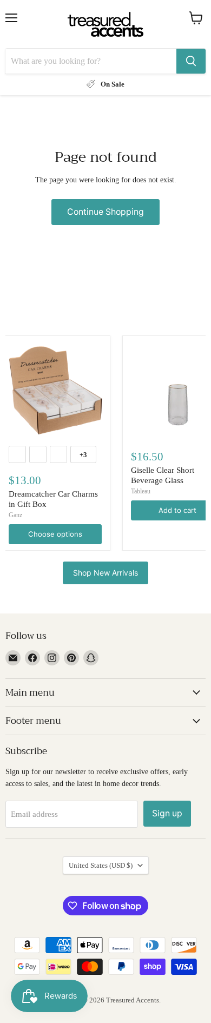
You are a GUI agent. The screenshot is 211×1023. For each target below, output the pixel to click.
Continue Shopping (105, 212)
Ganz (15, 515)
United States (101, 865)
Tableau (140, 491)
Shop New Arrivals (105, 572)
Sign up (167, 813)
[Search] (191, 61)
